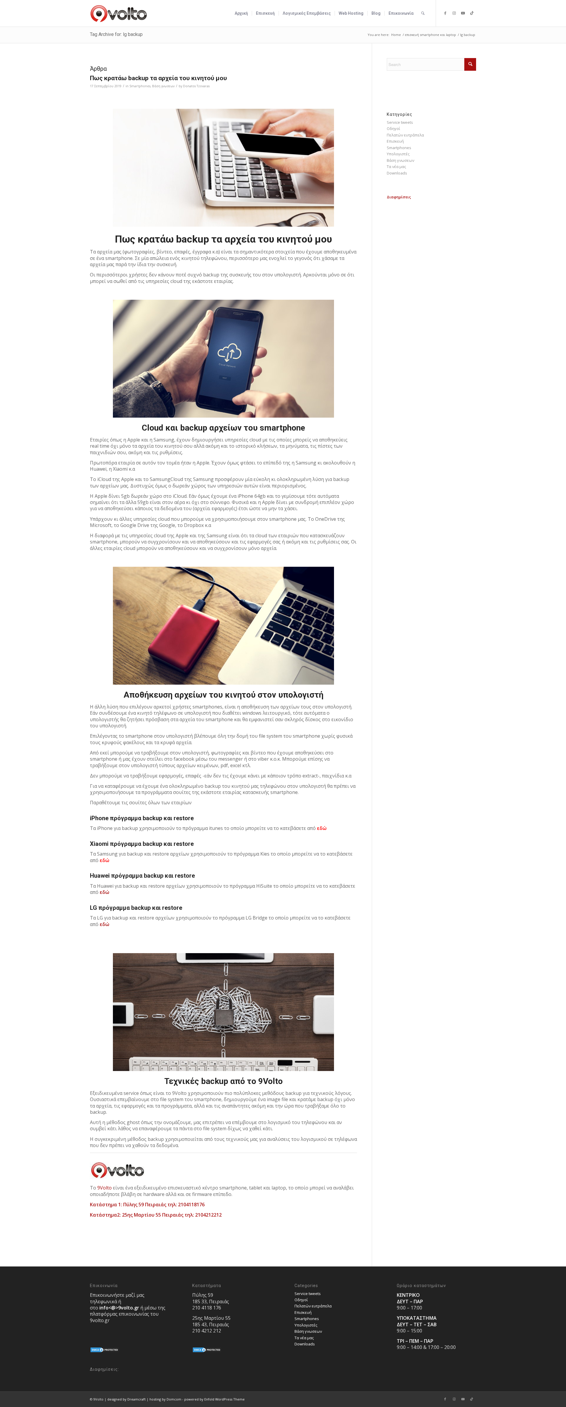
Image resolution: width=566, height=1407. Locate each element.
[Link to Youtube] (462, 13)
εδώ (322, 828)
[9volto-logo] (119, 13)
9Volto (104, 1187)
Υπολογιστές (398, 153)
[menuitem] (241, 13)
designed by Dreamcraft (126, 1399)
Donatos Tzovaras (196, 86)
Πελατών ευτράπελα (405, 135)
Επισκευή (395, 141)
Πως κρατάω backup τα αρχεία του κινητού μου (158, 78)
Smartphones (139, 86)
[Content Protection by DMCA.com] (104, 1351)
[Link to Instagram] (454, 13)
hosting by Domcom (165, 1399)
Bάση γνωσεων (163, 86)
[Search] (422, 13)
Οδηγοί (393, 128)
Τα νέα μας (396, 166)
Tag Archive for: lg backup (116, 34)
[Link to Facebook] (445, 13)
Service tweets (400, 122)
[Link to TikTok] (471, 13)
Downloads (397, 173)
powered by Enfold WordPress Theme (214, 1399)
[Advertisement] (431, 237)
